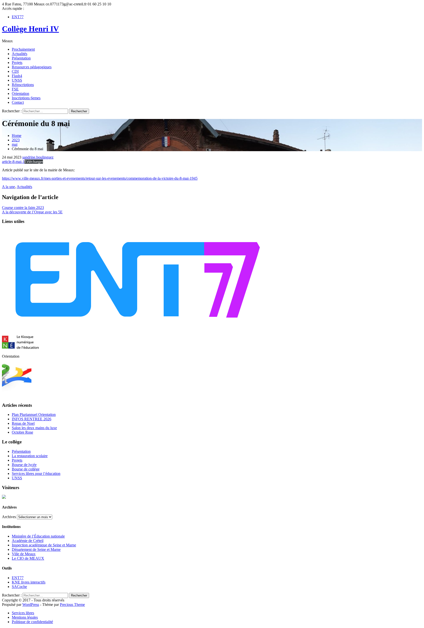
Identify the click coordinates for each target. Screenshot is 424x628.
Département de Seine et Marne (36, 549)
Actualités (19, 54)
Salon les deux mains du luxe (34, 428)
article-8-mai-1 (13, 162)
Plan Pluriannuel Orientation (34, 414)
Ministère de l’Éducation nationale (38, 536)
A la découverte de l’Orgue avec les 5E (32, 212)
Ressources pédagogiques (32, 67)
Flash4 (17, 76)
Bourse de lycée (24, 465)
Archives (9, 517)
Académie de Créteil (27, 541)
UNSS (17, 80)
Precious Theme (72, 604)
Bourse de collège (26, 469)
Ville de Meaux (24, 554)
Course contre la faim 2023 (23, 207)
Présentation (21, 58)
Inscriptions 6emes (26, 98)
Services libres (23, 613)
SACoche (19, 586)
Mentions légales (25, 617)
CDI (15, 71)
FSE (15, 89)
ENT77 (18, 17)
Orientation (20, 93)
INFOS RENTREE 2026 (31, 419)
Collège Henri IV (30, 28)
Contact (18, 102)
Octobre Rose (22, 432)
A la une (8, 187)
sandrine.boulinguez (37, 157)
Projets (17, 62)
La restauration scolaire (30, 456)
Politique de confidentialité (32, 622)
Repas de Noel (23, 423)
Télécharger (34, 162)
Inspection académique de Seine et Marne (44, 545)
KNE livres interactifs (28, 582)
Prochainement (23, 49)
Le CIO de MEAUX (28, 558)
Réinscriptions (23, 85)
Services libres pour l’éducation (36, 473)
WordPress (30, 604)
